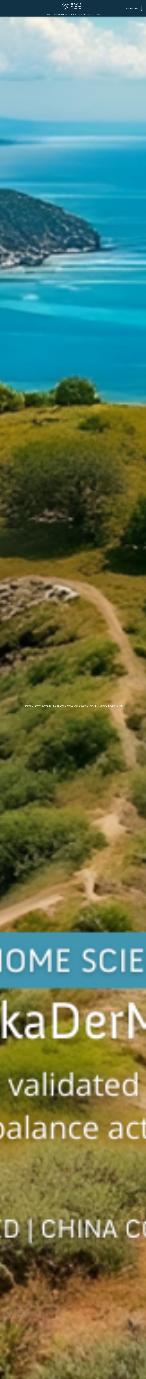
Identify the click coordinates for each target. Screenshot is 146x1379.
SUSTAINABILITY (60, 15)
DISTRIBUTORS (87, 15)
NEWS (77, 15)
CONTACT (98, 15)
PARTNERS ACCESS (132, 8)
